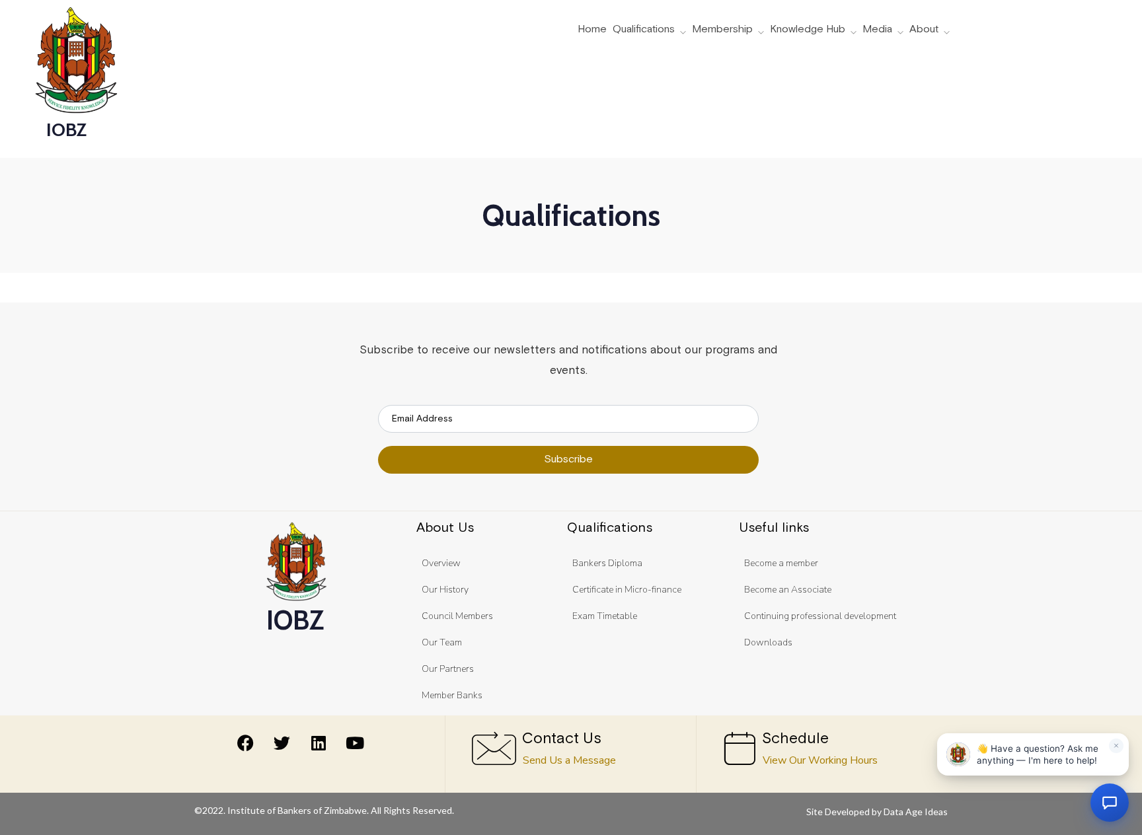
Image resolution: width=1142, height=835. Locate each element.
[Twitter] (282, 742)
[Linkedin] (318, 742)
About (923, 29)
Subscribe (568, 459)
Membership (722, 29)
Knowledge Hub (807, 29)
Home (592, 29)
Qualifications (644, 29)
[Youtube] (354, 742)
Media (877, 29)
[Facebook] (245, 742)
